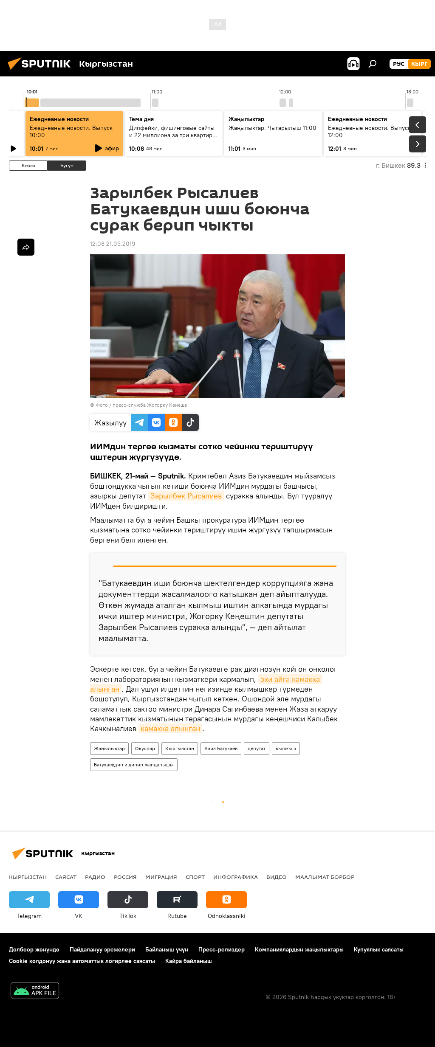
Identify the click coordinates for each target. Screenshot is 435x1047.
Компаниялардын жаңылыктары (299, 949)
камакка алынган (170, 728)
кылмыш (286, 748)
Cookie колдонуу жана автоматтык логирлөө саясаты (82, 961)
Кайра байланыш (188, 961)
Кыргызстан (179, 748)
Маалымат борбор (324, 877)
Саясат (65, 877)
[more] (25, 247)
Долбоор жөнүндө (34, 949)
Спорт (195, 877)
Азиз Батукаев (220, 748)
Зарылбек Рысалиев (186, 496)
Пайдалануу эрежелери (102, 949)
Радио (95, 877)
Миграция (161, 877)
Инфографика (235, 877)
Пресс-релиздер (221, 949)
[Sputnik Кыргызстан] (41, 71)
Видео (276, 877)
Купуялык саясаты (379, 949)
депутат (257, 748)
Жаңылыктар (109, 748)
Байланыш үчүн (166, 949)
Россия (125, 877)
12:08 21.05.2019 (112, 244)
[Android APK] (35, 991)
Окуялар (145, 748)
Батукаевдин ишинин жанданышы (134, 764)
